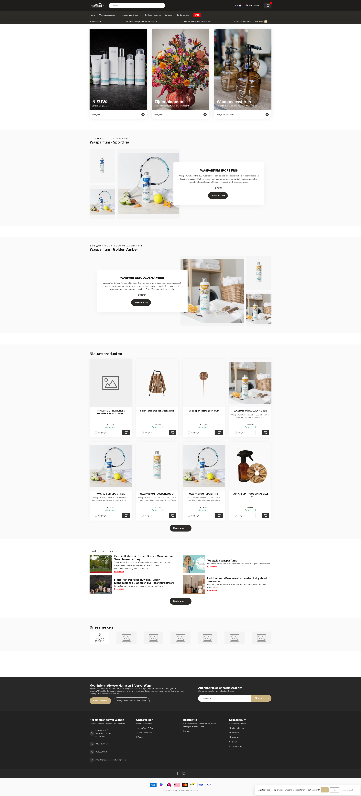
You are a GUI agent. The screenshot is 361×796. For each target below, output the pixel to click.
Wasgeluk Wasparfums (222, 560)
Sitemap (186, 731)
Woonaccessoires (107, 15)
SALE (197, 15)
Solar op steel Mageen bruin (204, 411)
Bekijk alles (178, 528)
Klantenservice (182, 15)
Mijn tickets (234, 732)
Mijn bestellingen (236, 728)
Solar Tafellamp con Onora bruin (157, 411)
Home (92, 15)
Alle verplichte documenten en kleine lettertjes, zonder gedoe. (199, 725)
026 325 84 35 (101, 743)
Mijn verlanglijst (236, 737)
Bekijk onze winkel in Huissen (131, 700)
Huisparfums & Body (130, 15)
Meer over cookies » (349, 790)
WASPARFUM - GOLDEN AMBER (157, 494)
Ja (325, 790)
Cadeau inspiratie (153, 15)
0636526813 (101, 752)
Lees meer (119, 571)
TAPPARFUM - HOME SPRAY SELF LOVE (250, 495)
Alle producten (236, 746)
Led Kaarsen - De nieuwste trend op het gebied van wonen (237, 580)
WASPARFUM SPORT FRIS (110, 494)
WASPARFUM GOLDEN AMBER (250, 411)
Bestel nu (216, 195)
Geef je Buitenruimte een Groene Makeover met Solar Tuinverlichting (144, 557)
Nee (334, 790)
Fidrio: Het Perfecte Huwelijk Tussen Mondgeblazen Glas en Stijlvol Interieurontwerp (144, 581)
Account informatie (237, 723)
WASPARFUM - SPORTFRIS (204, 494)
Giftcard (168, 15)
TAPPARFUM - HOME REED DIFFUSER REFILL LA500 (110, 412)
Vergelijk (102, 432)
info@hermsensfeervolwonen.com (110, 760)
